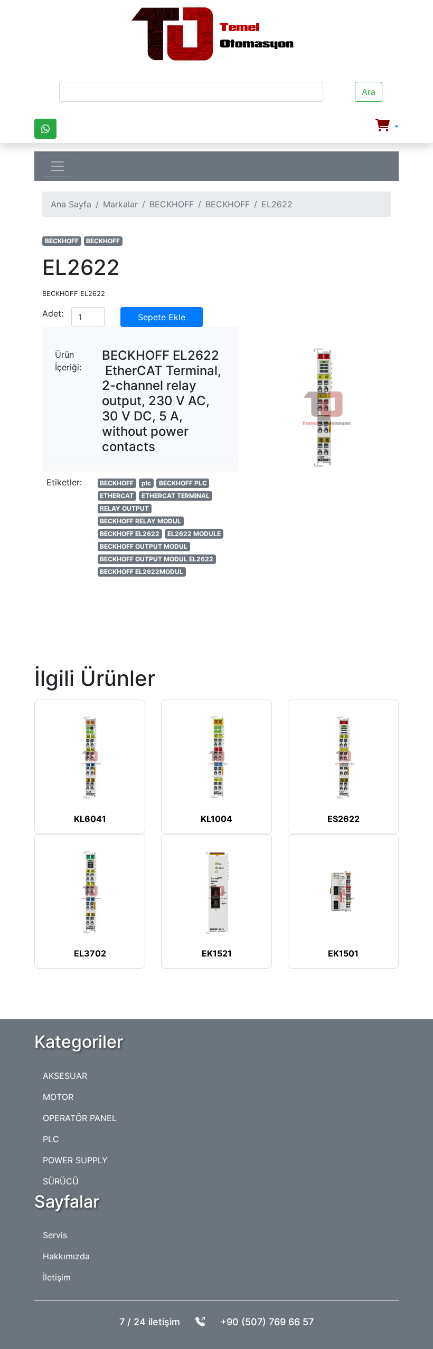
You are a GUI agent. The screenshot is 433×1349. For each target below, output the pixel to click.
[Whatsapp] (45, 129)
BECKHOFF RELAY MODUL (140, 521)
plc (146, 483)
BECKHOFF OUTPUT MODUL (143, 546)
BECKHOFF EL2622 (129, 534)
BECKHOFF (171, 204)
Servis (55, 1235)
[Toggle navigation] (57, 166)
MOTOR (58, 1097)
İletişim (57, 1277)
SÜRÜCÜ (61, 1181)
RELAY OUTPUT (124, 508)
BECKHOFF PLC (183, 483)
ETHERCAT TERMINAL (176, 496)
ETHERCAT (117, 496)
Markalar (120, 204)
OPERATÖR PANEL (80, 1118)
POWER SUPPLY (75, 1160)
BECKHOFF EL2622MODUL (141, 572)
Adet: (52, 313)
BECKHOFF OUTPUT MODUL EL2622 (156, 559)
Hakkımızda (66, 1256)
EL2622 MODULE (194, 534)
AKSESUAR (65, 1075)
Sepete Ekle (161, 317)
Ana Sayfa (71, 204)
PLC (51, 1139)
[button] (387, 126)
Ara (368, 92)
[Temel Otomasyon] (212, 34)
